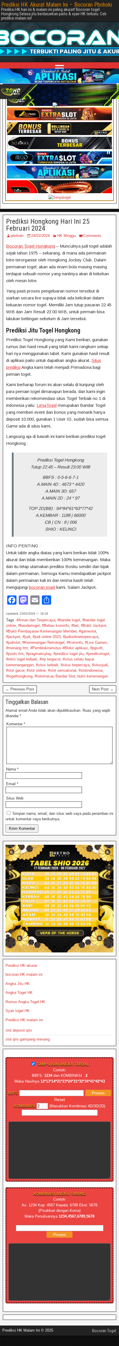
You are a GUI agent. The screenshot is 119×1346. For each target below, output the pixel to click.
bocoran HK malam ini (23, 974)
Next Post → (103, 689)
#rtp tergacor (50, 659)
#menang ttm (17, 648)
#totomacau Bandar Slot (55, 676)
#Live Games (96, 642)
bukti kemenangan (92, 676)
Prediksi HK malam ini (24, 1020)
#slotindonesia (91, 670)
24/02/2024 (40, 235)
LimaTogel (47, 405)
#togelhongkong (19, 676)
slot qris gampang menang (27, 1039)
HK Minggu (66, 235)
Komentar (15, 724)
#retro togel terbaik (21, 659)
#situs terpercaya (75, 665)
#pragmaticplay (38, 654)
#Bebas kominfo (55, 625)
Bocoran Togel (104, 1330)
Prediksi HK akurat (21, 965)
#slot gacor (15, 670)
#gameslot (87, 631)
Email (12, 784)
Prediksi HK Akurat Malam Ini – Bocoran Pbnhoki (56, 4)
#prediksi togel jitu (68, 654)
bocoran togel (42, 587)
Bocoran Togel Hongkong (30, 246)
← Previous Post (19, 689)
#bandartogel (29, 625)
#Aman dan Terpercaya (35, 620)
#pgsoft (96, 648)
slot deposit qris (18, 1030)
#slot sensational (62, 670)
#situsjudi (100, 665)
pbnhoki (17, 235)
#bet (75, 625)
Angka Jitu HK (17, 984)
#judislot (13, 642)
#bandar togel (68, 620)
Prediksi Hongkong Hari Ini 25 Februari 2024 (48, 224)
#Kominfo (75, 642)
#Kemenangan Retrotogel (43, 642)
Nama (12, 769)
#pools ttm (15, 654)
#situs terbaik (47, 665)
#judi (26, 637)
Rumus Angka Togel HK (25, 1002)
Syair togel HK (17, 1011)
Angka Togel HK (19, 992)
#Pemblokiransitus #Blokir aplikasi (59, 648)
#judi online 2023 (47, 637)
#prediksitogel (97, 654)
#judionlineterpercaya (80, 637)
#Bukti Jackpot (93, 625)
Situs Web (14, 798)
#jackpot (13, 637)
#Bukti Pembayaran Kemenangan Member (41, 631)
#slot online (36, 670)
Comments (92, 235)
